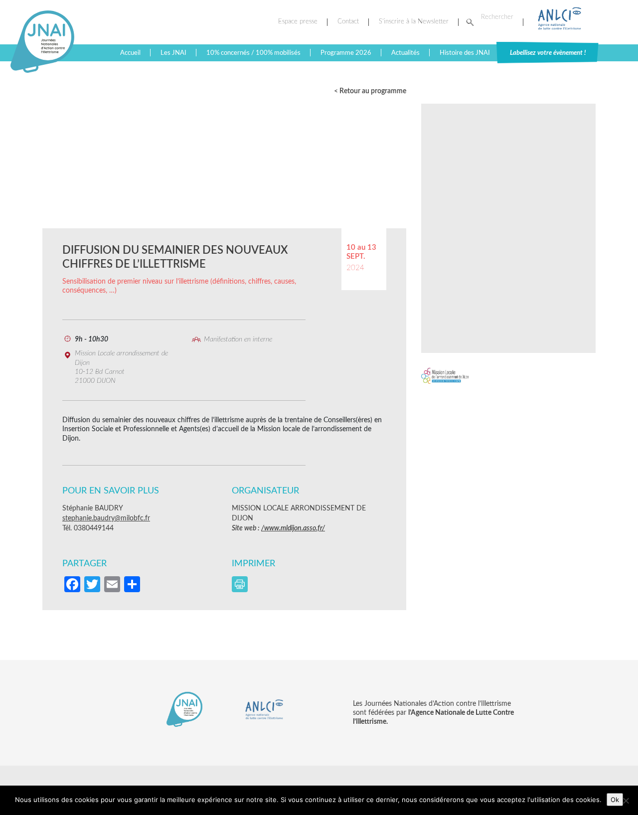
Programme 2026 (345, 53)
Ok (615, 800)
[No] (626, 801)
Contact (348, 21)
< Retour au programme (370, 91)
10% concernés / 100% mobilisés (253, 53)
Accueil (130, 53)
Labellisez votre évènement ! (548, 53)
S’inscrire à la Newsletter (414, 21)
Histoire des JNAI (465, 53)
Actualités (405, 53)
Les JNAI (173, 53)
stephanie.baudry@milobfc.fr (106, 518)
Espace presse (298, 21)
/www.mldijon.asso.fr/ (293, 528)
